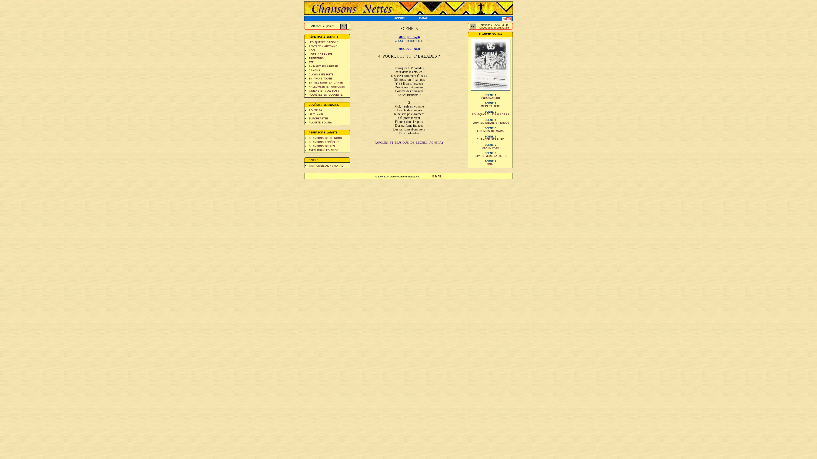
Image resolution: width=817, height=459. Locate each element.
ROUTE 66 (315, 110)
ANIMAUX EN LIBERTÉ (323, 66)
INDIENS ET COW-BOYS (324, 90)
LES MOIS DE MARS (490, 131)
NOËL (312, 50)
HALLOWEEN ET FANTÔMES (327, 86)
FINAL (490, 164)
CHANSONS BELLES (322, 146)
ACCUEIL (400, 18)
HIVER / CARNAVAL (321, 54)
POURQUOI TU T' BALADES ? (490, 114)
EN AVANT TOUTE (320, 78)
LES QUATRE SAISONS (323, 42)
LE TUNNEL (316, 114)
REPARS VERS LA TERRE (490, 155)
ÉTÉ (311, 62)
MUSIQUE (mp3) (409, 37)
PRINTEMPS (316, 58)
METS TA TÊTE (490, 106)
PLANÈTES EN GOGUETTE (326, 94)
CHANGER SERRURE (490, 139)
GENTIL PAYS (490, 147)
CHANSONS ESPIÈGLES (324, 142)
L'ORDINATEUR (490, 97)
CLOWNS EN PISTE (321, 74)
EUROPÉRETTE (318, 118)
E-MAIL (423, 18)
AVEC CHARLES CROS (323, 150)
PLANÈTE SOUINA (320, 122)
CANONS (314, 70)
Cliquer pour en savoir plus (494, 27)
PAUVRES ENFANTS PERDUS (490, 122)
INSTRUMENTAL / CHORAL (326, 165)
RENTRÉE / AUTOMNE (323, 46)
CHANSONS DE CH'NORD (325, 138)
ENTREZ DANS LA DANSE (326, 82)
